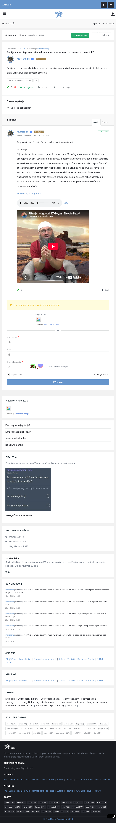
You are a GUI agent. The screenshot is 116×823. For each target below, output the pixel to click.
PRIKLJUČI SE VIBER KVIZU (18, 515)
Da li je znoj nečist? (21, 107)
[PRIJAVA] (113, 14)
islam (103, 724)
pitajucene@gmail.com (18, 768)
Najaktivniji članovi (14, 445)
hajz (80, 724)
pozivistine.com (89, 698)
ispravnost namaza (15, 80)
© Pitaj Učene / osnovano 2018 (58, 819)
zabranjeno (62, 733)
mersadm (9, 589)
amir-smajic (67, 702)
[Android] (111, 5)
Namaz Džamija (43, 48)
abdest (11, 724)
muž (67, 728)
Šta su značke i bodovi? (16, 438)
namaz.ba (71, 705)
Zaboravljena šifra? (101, 374)
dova (45, 724)
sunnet (48, 733)
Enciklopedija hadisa (51, 698)
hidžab (91, 724)
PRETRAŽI (9, 23)
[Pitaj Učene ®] (61, 14)
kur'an (29, 728)
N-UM (100, 659)
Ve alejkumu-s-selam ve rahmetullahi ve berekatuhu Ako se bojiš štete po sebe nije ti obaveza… (68, 625)
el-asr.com (10, 705)
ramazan (24, 733)
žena (98, 733)
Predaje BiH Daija (44, 705)
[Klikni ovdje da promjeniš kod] (36, 367)
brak (23, 724)
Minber (8, 662)
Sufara (62, 659)
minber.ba (80, 702)
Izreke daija (12, 558)
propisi (11, 733)
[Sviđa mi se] (8, 87)
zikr (36, 80)
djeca (34, 724)
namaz (29, 80)
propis (103, 728)
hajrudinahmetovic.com (47, 702)
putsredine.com (25, 705)
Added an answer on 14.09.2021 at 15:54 (33, 135)
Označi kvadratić (15, 362)
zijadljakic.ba (27, 702)
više (7, 572)
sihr (36, 733)
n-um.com (10, 698)
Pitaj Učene (11, 659)
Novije (105, 122)
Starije (96, 122)
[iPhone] (104, 5)
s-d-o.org (59, 705)
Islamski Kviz (25, 659)
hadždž (68, 724)
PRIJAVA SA (40, 314)
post (91, 728)
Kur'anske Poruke (85, 659)
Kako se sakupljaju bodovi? (18, 432)
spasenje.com (12, 702)
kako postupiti (14, 728)
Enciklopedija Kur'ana (28, 698)
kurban (42, 728)
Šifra (10, 349)
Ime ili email (13, 337)
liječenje (55, 728)
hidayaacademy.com (97, 702)
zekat (76, 733)
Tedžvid (71, 659)
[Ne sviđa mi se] (15, 87)
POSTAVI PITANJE (105, 23)
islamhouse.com (71, 698)
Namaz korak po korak (45, 659)
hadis (56, 724)
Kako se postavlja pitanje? (17, 425)
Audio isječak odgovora (29, 193)
